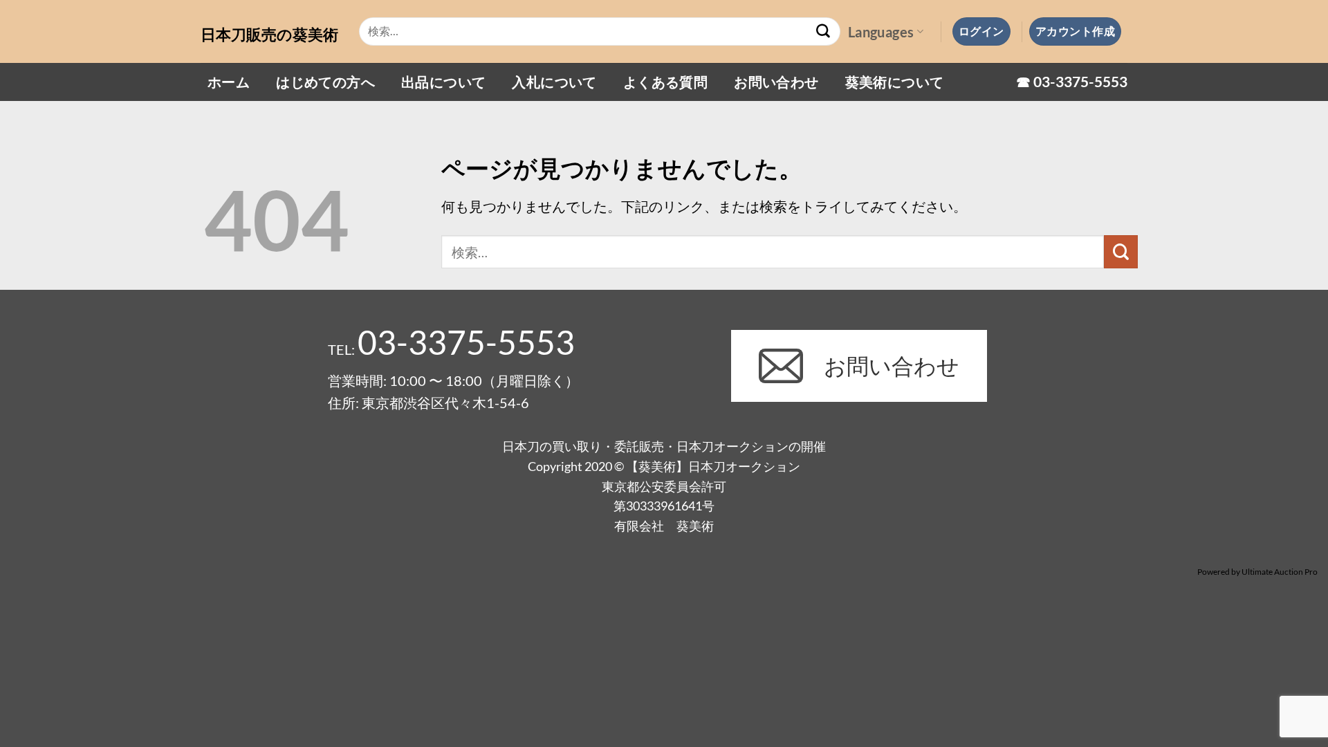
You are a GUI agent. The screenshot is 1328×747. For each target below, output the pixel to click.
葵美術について (894, 81)
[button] (981, 31)
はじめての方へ (325, 81)
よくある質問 (665, 81)
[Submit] (823, 31)
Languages (881, 32)
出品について (443, 81)
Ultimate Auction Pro (1280, 571)
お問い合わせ (776, 81)
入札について (554, 81)
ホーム (229, 81)
